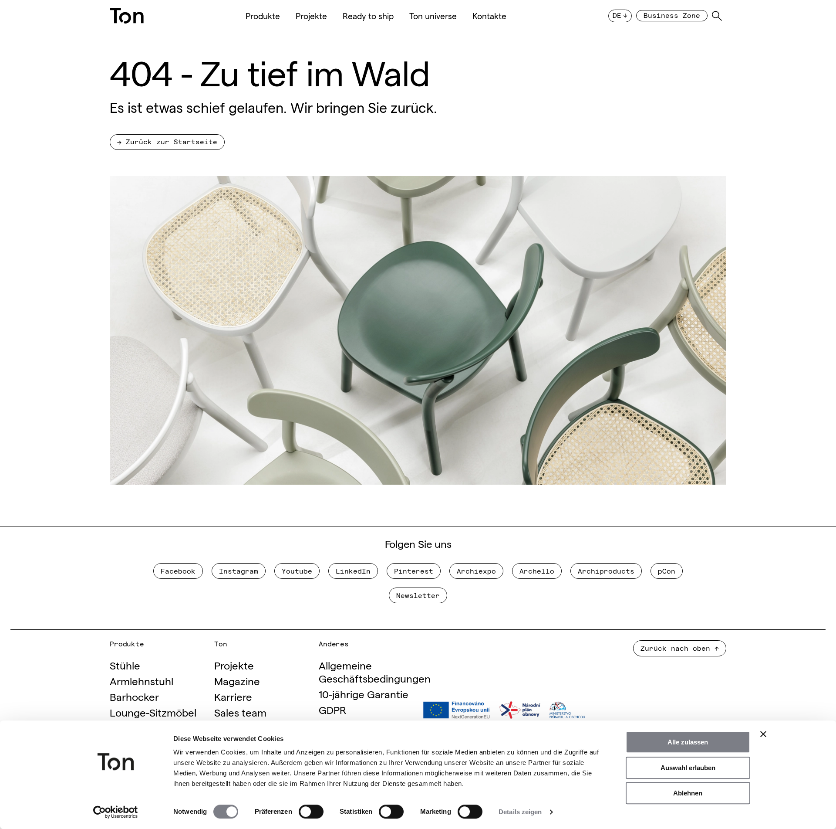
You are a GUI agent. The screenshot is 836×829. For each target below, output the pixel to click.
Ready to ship (368, 15)
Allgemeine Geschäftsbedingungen (375, 671)
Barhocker (134, 696)
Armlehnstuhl (141, 680)
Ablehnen (687, 793)
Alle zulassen (687, 742)
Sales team (240, 712)
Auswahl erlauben (688, 767)
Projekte (311, 15)
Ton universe (433, 15)
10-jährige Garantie (363, 693)
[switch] (311, 812)
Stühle (125, 665)
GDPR (332, 709)
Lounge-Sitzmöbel (153, 712)
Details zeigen (520, 811)
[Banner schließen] (763, 734)
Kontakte (489, 15)
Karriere (233, 696)
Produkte (263, 15)
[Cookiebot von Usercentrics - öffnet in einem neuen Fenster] (116, 812)
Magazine (237, 680)
